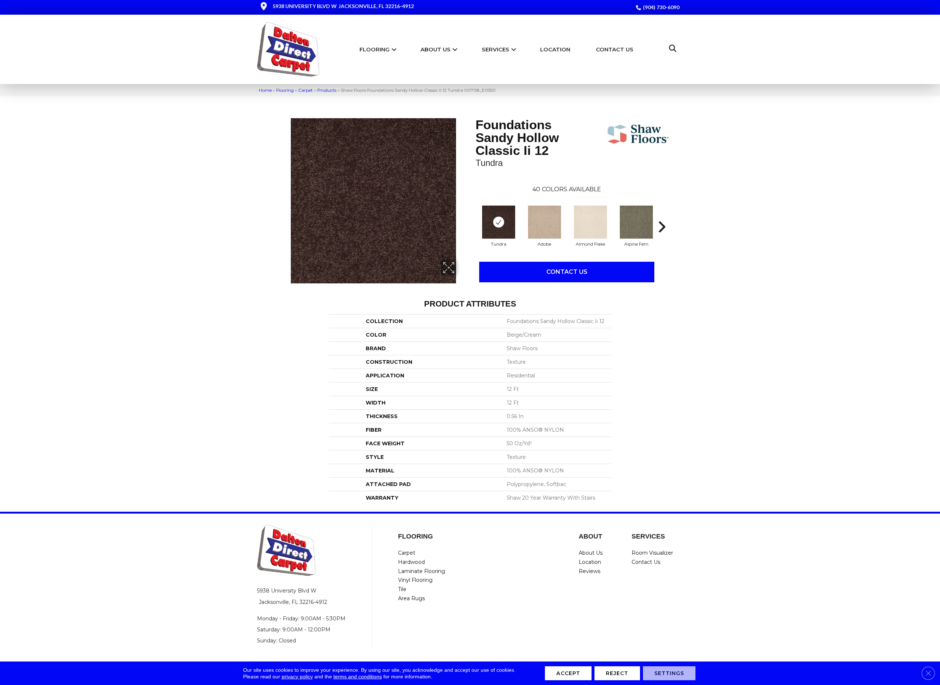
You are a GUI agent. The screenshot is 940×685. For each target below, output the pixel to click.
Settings (669, 673)
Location (555, 49)
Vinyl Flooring (415, 580)
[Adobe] (544, 222)
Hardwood (411, 562)
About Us (435, 49)
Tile (402, 589)
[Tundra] (498, 222)
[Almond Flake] (590, 222)
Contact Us (614, 49)
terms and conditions (357, 676)
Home (265, 90)
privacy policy (297, 676)
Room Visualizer (652, 553)
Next (661, 216)
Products (326, 90)
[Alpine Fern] (636, 222)
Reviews (589, 571)
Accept (568, 673)
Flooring (374, 49)
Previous (471, 216)
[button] (394, 49)
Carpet (305, 90)
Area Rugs (411, 598)
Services (495, 49)
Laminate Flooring (421, 571)
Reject (617, 673)
